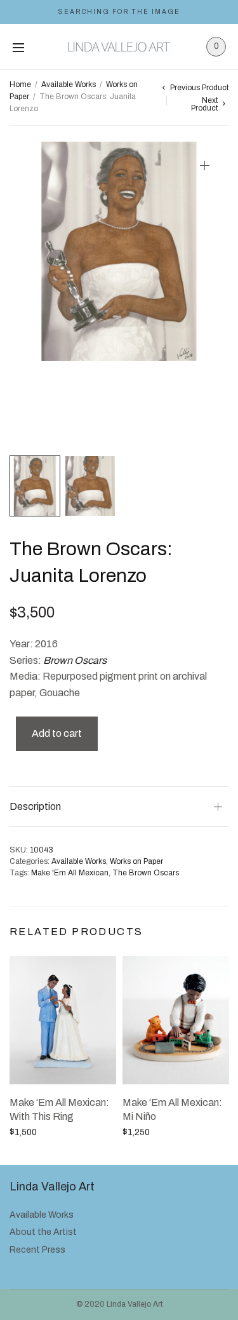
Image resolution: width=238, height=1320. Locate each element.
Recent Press (37, 1250)
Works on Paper (136, 861)
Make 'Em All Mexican (70, 872)
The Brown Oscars (145, 872)
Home (20, 84)
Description (35, 806)
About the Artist (43, 1232)
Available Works (68, 84)
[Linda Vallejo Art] (119, 47)
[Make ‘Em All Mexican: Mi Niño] (175, 1020)
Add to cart (57, 733)
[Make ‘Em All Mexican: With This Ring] (63, 1020)
